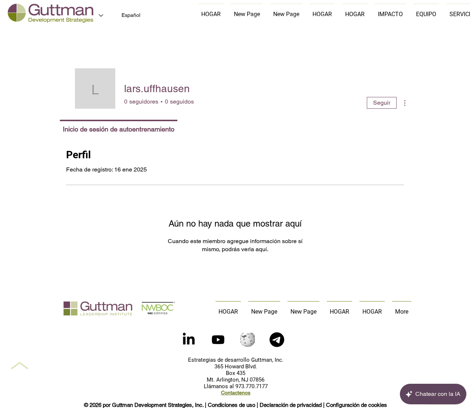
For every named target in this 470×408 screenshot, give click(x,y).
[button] (277, 339)
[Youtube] (218, 339)
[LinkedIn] (188, 339)
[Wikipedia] (247, 339)
